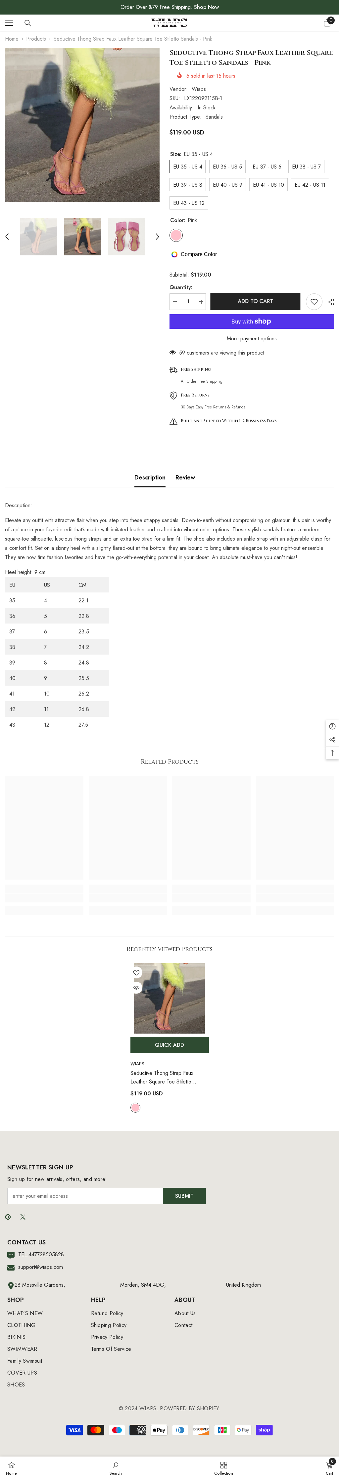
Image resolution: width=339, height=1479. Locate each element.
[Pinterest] (8, 1217)
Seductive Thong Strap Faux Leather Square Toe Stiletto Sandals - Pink (161, 1077)
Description (150, 477)
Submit (184, 1196)
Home (12, 39)
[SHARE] (328, 302)
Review (185, 477)
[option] (82, 125)
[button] (7, 237)
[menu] (9, 23)
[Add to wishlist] (314, 301)
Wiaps (199, 89)
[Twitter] (23, 1217)
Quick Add (169, 1045)
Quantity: (181, 287)
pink (135, 1108)
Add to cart (256, 301)
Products (36, 39)
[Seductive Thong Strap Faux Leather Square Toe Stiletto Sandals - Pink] (169, 998)
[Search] (28, 23)
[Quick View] (136, 988)
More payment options (252, 338)
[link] (44, 898)
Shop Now (206, 7)
